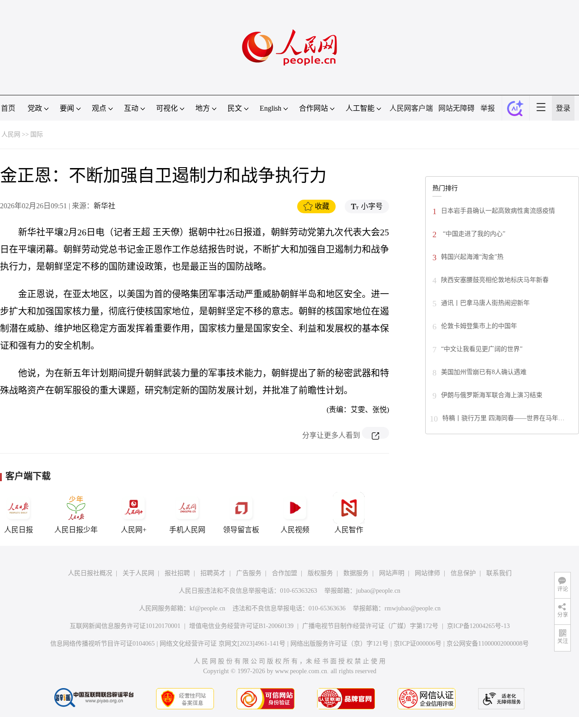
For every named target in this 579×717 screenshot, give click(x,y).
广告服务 (248, 573)
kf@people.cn (207, 608)
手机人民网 (187, 530)
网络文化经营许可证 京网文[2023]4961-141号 (222, 643)
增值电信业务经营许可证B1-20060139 (241, 626)
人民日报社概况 (90, 573)
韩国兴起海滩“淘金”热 (472, 256)
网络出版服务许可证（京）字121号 (339, 643)
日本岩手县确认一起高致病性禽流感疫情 (498, 210)
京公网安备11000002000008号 (487, 643)
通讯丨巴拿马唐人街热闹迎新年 (485, 303)
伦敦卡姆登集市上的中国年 (479, 326)
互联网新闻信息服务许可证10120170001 (125, 626)
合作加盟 (284, 573)
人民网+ (134, 530)
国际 (36, 134)
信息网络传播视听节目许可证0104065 (102, 643)
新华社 (104, 206)
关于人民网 (138, 573)
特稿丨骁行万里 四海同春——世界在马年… (503, 418)
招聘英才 (213, 573)
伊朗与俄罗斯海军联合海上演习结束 (491, 395)
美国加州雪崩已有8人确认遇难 (484, 372)
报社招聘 (177, 573)
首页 (8, 108)
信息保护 (463, 573)
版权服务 (320, 573)
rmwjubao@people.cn (412, 608)
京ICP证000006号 (417, 643)
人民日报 (18, 530)
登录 (563, 108)
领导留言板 (241, 530)
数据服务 (356, 573)
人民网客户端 (411, 108)
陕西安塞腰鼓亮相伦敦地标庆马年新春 (495, 279)
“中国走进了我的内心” (473, 233)
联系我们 (499, 573)
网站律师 (427, 573)
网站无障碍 (456, 108)
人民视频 (294, 530)
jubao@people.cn (378, 590)
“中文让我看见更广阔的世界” (481, 349)
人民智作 (348, 530)
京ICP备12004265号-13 (478, 626)
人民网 (10, 134)
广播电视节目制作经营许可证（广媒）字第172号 (370, 626)
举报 (487, 108)
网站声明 (391, 573)
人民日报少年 (76, 530)
